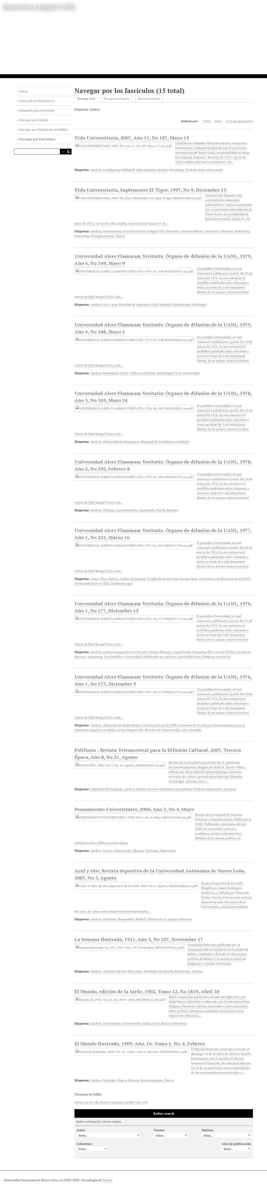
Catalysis (109, 1080)
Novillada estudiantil (158, 971)
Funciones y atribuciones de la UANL (225, 579)
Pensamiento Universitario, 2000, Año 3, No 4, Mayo (134, 809)
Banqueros (131, 441)
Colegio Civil (155, 231)
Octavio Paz (146, 373)
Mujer (147, 1023)
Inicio (23, 91)
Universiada (214, 170)
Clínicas (108, 510)
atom (78, 1102)
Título (207, 121)
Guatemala (146, 510)
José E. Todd (128, 373)
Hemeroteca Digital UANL (39, 7)
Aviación (109, 971)
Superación (168, 850)
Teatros (197, 971)
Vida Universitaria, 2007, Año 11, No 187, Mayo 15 (131, 138)
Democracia (122, 850)
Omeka (107, 1180)
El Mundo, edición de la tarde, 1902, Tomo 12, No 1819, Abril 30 (146, 991)
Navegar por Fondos (33, 120)
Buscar (69, 151)
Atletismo (110, 919)
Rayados (172, 510)
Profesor (199, 789)
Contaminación (126, 510)
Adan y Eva (98, 579)
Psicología (176, 170)
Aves (114, 304)
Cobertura (84, 1144)
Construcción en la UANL (159, 725)
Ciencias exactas (134, 231)
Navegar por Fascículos (37, 139)
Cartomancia (112, 231)
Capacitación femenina (189, 652)
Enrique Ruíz (188, 579)
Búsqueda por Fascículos (36, 110)
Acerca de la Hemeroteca (37, 101)
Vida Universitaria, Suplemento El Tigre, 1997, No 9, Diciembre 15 (150, 190)
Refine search (163, 1113)
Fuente (159, 1130)
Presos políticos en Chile (91, 583)
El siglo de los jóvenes (162, 579)
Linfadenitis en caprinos (159, 656)
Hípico (121, 1080)
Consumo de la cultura (195, 725)
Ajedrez (95, 170)
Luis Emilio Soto (189, 656)
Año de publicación (236, 1144)
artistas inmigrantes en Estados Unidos (130, 652)
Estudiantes (166, 441)
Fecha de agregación (238, 121)
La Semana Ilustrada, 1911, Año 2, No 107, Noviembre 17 (138, 939)
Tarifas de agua (122, 583)
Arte (106, 304)
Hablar (141, 789)
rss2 (145, 1102)
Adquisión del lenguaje (106, 789)
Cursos (107, 850)
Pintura (133, 1080)
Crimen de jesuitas (133, 579)
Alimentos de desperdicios (121, 725)
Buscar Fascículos (149, 98)
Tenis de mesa (195, 170)
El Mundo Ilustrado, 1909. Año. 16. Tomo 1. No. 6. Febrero (139, 1043)
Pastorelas (81, 236)
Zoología (183, 441)
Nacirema (151, 850)
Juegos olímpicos (180, 919)
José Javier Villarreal (218, 231)
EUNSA (230, 652)
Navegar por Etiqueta (116, 98)
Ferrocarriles (132, 1023)
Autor (218, 121)
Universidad (191, 373)
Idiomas (137, 850)
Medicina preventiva (216, 656)
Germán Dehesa (192, 231)
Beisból (141, 919)
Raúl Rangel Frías (169, 373)
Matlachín (242, 231)
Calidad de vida (131, 170)
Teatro (120, 236)
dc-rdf (93, 1102)
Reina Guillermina (173, 1023)
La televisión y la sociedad (122, 656)
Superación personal (221, 789)
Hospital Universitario (174, 304)
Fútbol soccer (157, 919)
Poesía (160, 510)
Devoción (172, 231)
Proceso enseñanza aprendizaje (169, 789)
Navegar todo (86, 98)
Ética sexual (215, 652)
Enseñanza (110, 373)
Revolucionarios (151, 1080)
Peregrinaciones (102, 236)
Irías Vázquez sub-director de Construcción (149, 730)
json (120, 1102)
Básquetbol (149, 441)
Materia (207, 1130)
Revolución (182, 971)
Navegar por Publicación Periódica (43, 129)
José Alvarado (191, 730)
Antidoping (111, 170)
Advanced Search (63, 151)
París (156, 1023)
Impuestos (95, 656)
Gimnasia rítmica (155, 170)
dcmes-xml (108, 1102)
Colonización (112, 1023)
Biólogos (165, 652)
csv (85, 1102)
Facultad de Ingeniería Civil (138, 304)
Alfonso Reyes (113, 441)
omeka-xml (132, 1102)
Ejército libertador (129, 971)
